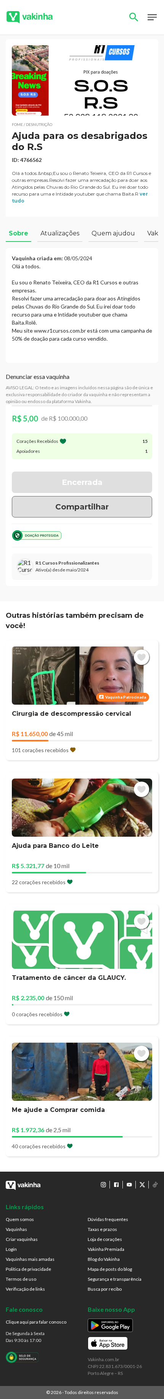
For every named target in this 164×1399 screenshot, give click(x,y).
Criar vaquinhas (22, 1239)
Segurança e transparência (114, 1279)
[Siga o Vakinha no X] (142, 1185)
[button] (82, 80)
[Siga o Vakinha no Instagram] (103, 1185)
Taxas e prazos (102, 1229)
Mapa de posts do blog (110, 1269)
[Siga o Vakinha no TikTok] (155, 1185)
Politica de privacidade (28, 1269)
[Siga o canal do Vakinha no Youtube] (129, 1185)
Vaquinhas (16, 1229)
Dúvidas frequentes (108, 1219)
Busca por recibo (105, 1289)
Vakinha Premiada (106, 1249)
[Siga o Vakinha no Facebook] (116, 1185)
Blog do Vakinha (104, 1259)
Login (11, 1249)
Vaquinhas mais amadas (30, 1259)
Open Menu (152, 17)
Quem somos (20, 1219)
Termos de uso (21, 1279)
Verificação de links (25, 1289)
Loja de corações (105, 1239)
